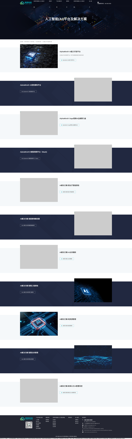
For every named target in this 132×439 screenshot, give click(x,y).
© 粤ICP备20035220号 (59, 436)
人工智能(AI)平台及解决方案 (47, 41)
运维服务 (37, 426)
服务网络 (47, 421)
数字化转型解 (38, 423)
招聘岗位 (76, 419)
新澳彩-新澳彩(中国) (93, 438)
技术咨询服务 (38, 428)
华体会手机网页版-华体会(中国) (34, 438)
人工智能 (37, 419)
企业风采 (54, 426)
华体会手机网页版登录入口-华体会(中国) (50, 438)
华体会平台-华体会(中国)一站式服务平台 (106, 438)
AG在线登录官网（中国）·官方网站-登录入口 (18, 438)
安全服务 (37, 424)
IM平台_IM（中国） (4, 438)
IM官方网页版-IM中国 (120, 438)
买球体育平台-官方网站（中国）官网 (66, 438)
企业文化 (54, 421)
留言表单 (76, 423)
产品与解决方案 (38, 41)
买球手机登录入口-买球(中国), (29, 41)
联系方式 (76, 421)
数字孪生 (37, 421)
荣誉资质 (54, 424)
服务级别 (47, 419)
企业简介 (54, 419)
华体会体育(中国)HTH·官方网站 (81, 438)
